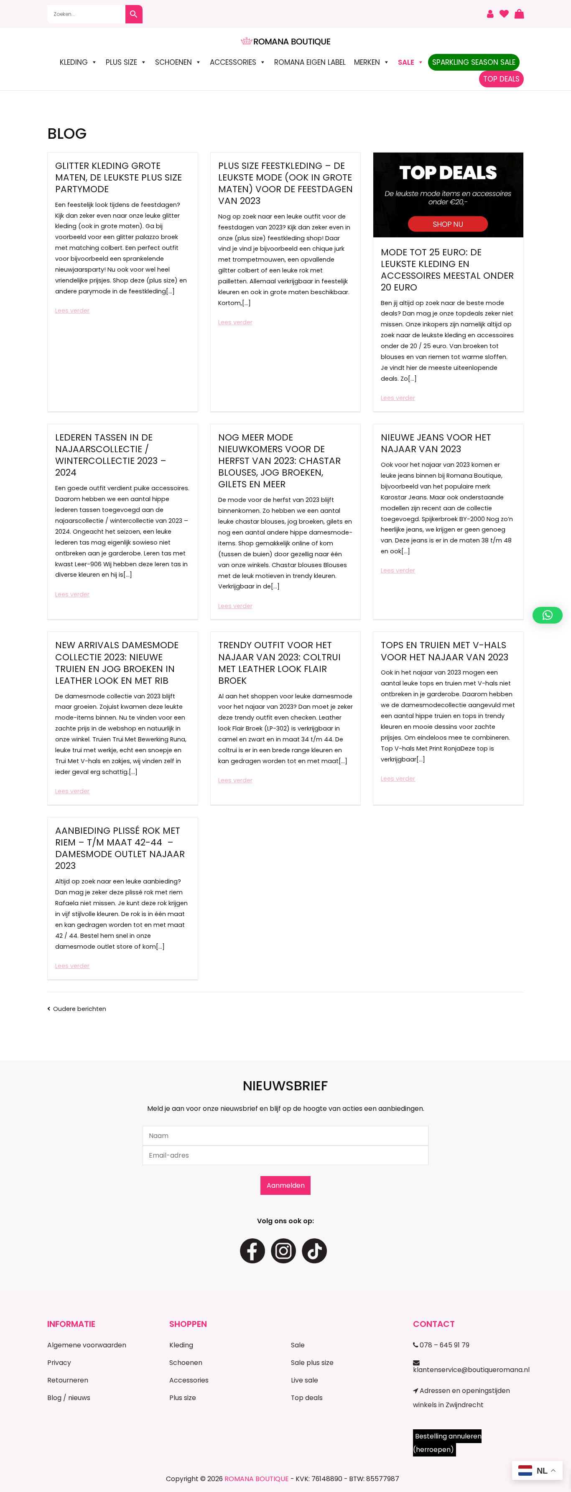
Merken (367, 62)
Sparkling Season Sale (473, 62)
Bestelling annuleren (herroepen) (447, 1442)
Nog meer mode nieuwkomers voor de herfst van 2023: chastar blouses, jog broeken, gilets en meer (279, 461)
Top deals (307, 1398)
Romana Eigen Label (310, 62)
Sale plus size (312, 1362)
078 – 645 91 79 (443, 1345)
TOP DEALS (501, 79)
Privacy (59, 1362)
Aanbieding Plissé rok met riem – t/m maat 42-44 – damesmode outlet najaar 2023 (120, 848)
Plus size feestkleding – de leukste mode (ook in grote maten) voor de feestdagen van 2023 (285, 183)
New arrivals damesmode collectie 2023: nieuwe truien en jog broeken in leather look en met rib (116, 663)
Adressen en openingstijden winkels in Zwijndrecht (461, 1397)
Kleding (74, 62)
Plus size (121, 62)
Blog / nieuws (68, 1398)
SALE (406, 62)
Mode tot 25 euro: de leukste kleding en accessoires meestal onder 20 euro (447, 270)
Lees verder (72, 310)
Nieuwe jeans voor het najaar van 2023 (436, 443)
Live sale (304, 1380)
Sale (298, 1345)
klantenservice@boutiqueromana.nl (468, 1370)
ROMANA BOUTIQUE (256, 1479)
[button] (548, 615)
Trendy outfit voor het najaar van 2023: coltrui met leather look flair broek (279, 663)
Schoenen (173, 62)
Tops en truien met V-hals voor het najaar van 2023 (444, 651)
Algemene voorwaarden (86, 1345)
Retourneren (67, 1380)
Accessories (233, 62)
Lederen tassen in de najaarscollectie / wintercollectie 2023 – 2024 (110, 455)
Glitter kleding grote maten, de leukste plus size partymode (118, 177)
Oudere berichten (79, 1009)
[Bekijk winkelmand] (519, 14)
